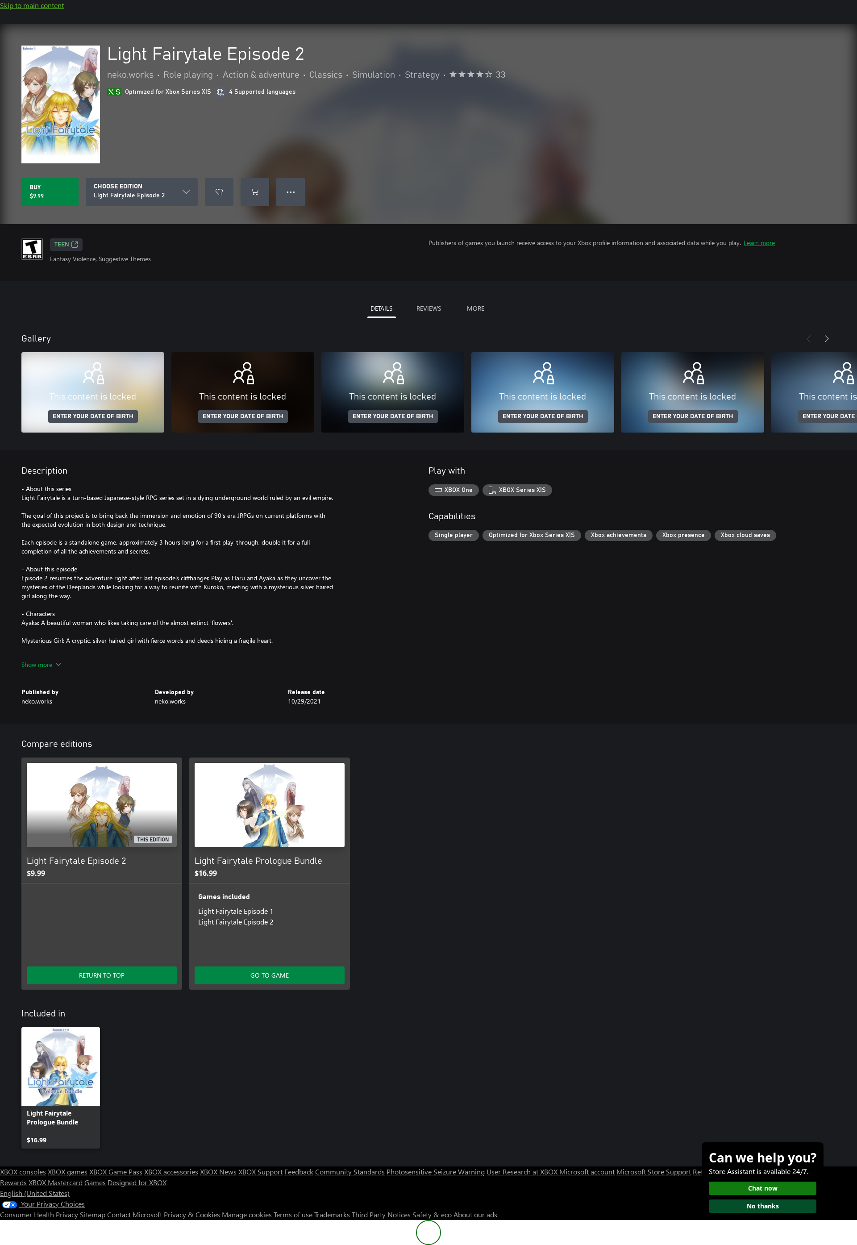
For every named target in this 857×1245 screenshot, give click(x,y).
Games (95, 1182)
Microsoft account (587, 1171)
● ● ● (291, 191)
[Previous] (809, 339)
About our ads (475, 1214)
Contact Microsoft (134, 1214)
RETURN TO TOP (102, 975)
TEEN (61, 245)
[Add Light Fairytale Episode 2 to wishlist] (219, 192)
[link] (60, 1088)
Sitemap (92, 1214)
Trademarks (332, 1214)
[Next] (827, 339)
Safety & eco (432, 1214)
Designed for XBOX (137, 1182)
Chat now (763, 1188)
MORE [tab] (475, 308)
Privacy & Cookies (192, 1214)
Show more (36, 664)
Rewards (13, 1182)
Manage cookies (247, 1214)
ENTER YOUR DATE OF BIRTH (93, 416)
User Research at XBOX (523, 1171)
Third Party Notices (381, 1214)
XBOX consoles (23, 1171)
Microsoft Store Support (653, 1171)
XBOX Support (260, 1171)
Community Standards (350, 1171)
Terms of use (293, 1214)
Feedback (298, 1171)
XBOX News (218, 1171)
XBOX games (67, 1171)
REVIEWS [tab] (428, 308)
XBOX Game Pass (115, 1171)
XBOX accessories (171, 1171)
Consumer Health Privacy (39, 1214)
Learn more (759, 242)
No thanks (763, 1206)
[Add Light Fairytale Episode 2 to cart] (255, 192)
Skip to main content (32, 5)
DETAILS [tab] (381, 308)
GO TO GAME (269, 975)
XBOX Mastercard (56, 1182)
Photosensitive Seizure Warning (436, 1171)
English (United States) (35, 1193)
